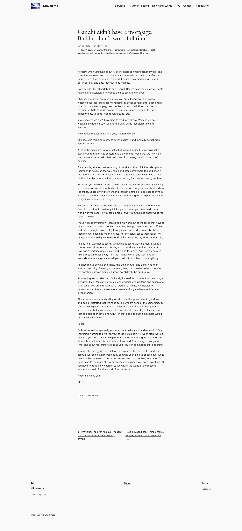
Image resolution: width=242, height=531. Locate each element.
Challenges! (108, 50)
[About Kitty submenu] (210, 5)
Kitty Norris (50, 5)
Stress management (118, 53)
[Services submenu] (126, 5)
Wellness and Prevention (140, 53)
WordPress (50, 515)
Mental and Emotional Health (142, 50)
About (127, 483)
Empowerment (121, 50)
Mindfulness (83, 53)
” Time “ (83, 50)
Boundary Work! (95, 50)
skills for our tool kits (99, 53)
